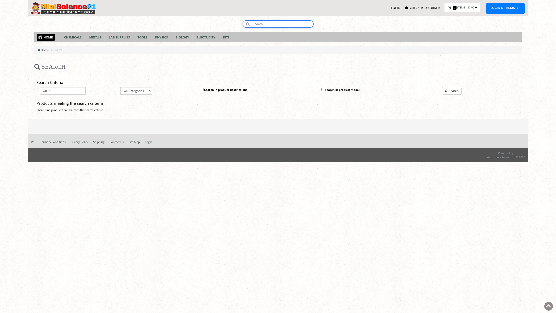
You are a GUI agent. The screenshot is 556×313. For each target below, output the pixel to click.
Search (58, 50)
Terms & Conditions (53, 142)
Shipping (98, 142)
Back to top (548, 306)
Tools (141, 37)
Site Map (134, 142)
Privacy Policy (79, 142)
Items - (464, 7)
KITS (225, 37)
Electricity (205, 37)
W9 (33, 142)
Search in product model (342, 90)
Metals (94, 37)
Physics (160, 37)
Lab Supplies (118, 37)
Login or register (505, 8)
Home (48, 37)
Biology (181, 37)
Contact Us (116, 142)
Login (148, 142)
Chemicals (72, 37)
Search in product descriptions (225, 90)
